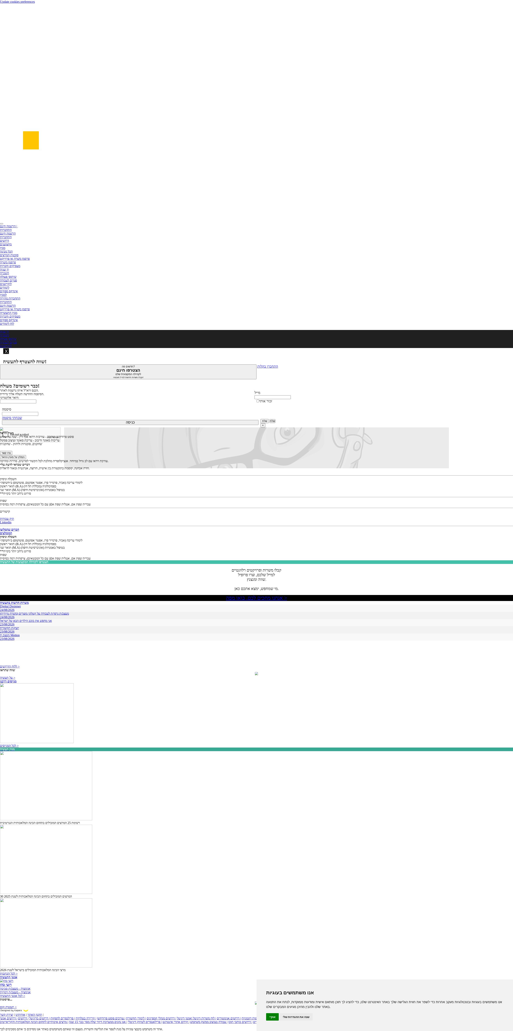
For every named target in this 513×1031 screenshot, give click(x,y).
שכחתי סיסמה (12, 418)
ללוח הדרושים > (10, 666)
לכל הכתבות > (9, 973)
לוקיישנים (6, 284)
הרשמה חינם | (9, 226)
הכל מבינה (6, 251)
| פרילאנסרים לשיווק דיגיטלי (145, 1022)
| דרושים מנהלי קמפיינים (161, 1018)
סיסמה (6, 409)
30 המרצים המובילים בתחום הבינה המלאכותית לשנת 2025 (36, 896)
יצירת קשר (6, 1014)
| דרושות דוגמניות (252, 1018)
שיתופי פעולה (8, 276)
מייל (257, 393)
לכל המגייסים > (9, 745)
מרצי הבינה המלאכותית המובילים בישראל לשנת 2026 (33, 970)
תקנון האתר (34, 1014)
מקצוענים (6, 244)
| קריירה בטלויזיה (86, 1018)
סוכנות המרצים (9, 255)
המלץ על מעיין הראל (13, 457)
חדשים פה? (128, 371)
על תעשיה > (7, 677)
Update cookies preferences (17, 1)
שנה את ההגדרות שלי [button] (296, 1017)
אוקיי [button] (272, 1017)
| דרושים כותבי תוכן (240, 1022)
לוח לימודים (7, 323)
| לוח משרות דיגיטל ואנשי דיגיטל (196, 1018)
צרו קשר (6, 452)
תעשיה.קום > (8, 1007)
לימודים (4, 287)
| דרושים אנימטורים (229, 1018)
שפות (3, 500)
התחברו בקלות (267, 366)
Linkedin (5, 522)
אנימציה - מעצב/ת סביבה (15, 988)
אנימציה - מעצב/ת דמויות (15, 992)
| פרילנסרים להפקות (62, 1018)
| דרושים (23, 1018)
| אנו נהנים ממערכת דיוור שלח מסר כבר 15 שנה (98, 1022)
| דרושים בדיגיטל (39, 1018)
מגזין (2, 248)
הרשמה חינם (8, 233)
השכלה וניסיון (8, 479)
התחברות (6, 230)
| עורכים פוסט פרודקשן (111, 1018)
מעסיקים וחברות (10, 266)
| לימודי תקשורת (136, 1018)
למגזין (3, 294)
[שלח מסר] (256, 674)
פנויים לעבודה (8, 280)
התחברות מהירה (10, 298)
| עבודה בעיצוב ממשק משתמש (208, 1022)
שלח (264, 421)
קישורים (5, 511)
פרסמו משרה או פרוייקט (15, 258)
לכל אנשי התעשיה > (12, 996)
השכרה (4, 273)
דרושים (4, 240)
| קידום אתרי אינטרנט (176, 1022)
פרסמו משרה (8, 262)
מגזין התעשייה (8, 313)
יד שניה (4, 269)
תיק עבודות (7, 518)
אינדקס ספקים (9, 291)
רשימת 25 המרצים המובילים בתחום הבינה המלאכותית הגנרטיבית (40, 823)
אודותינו (20, 1014)
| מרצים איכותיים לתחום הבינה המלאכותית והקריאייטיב (34, 1022)
